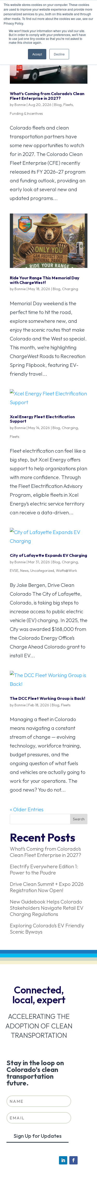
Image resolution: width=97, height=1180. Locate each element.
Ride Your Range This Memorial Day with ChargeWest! (44, 280)
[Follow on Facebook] (73, 1160)
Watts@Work (66, 570)
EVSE (14, 570)
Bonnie (20, 104)
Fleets (68, 104)
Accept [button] (37, 54)
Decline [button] (59, 54)
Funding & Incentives (26, 113)
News (24, 570)
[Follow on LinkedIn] (63, 1160)
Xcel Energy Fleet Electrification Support (42, 419)
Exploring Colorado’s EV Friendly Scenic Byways (47, 928)
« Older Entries (26, 809)
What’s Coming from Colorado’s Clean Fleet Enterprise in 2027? (47, 96)
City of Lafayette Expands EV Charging (48, 555)
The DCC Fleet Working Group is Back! (47, 698)
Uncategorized (42, 570)
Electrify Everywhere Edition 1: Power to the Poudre (44, 869)
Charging (70, 289)
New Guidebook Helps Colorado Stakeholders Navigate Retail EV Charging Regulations (47, 907)
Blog (58, 104)
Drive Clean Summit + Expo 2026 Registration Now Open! (47, 887)
